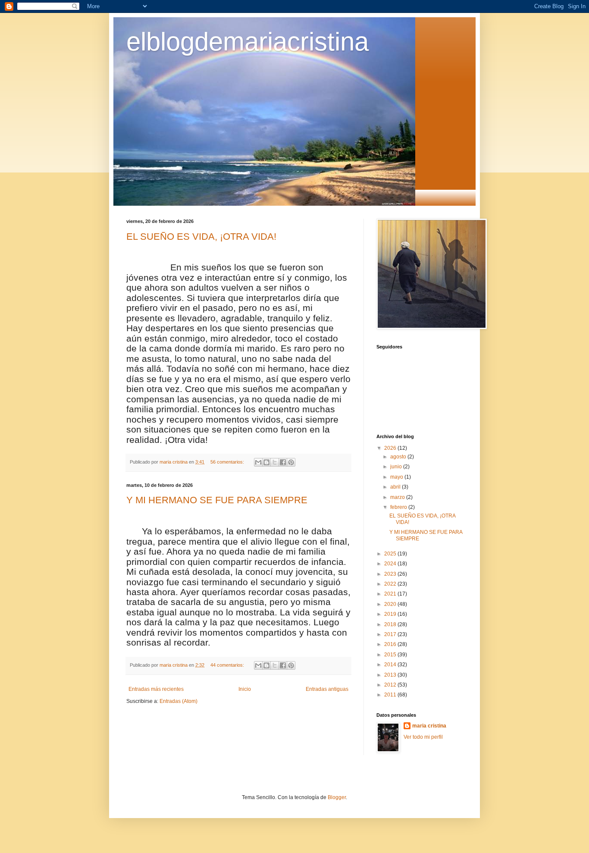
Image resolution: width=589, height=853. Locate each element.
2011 (391, 695)
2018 (391, 624)
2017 (391, 634)
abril (396, 487)
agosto (398, 457)
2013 (391, 675)
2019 (391, 614)
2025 (391, 554)
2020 (391, 604)
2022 (391, 584)
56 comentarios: (227, 461)
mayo (397, 477)
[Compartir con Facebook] (283, 462)
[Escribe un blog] (266, 462)
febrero (399, 507)
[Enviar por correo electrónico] (258, 462)
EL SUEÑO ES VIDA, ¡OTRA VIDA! (201, 236)
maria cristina (429, 726)
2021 (391, 594)
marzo (398, 497)
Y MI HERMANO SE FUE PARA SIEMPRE (216, 500)
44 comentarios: (227, 665)
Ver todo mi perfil (423, 737)
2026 (391, 448)
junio (396, 467)
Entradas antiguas (327, 689)
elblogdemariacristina (247, 41)
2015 (391, 655)
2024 (391, 564)
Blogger (337, 797)
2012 (391, 685)
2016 (391, 644)
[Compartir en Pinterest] (291, 462)
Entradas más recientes (156, 689)
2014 (391, 665)
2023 (391, 574)
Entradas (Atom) (178, 701)
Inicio (244, 689)
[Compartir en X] (274, 462)
